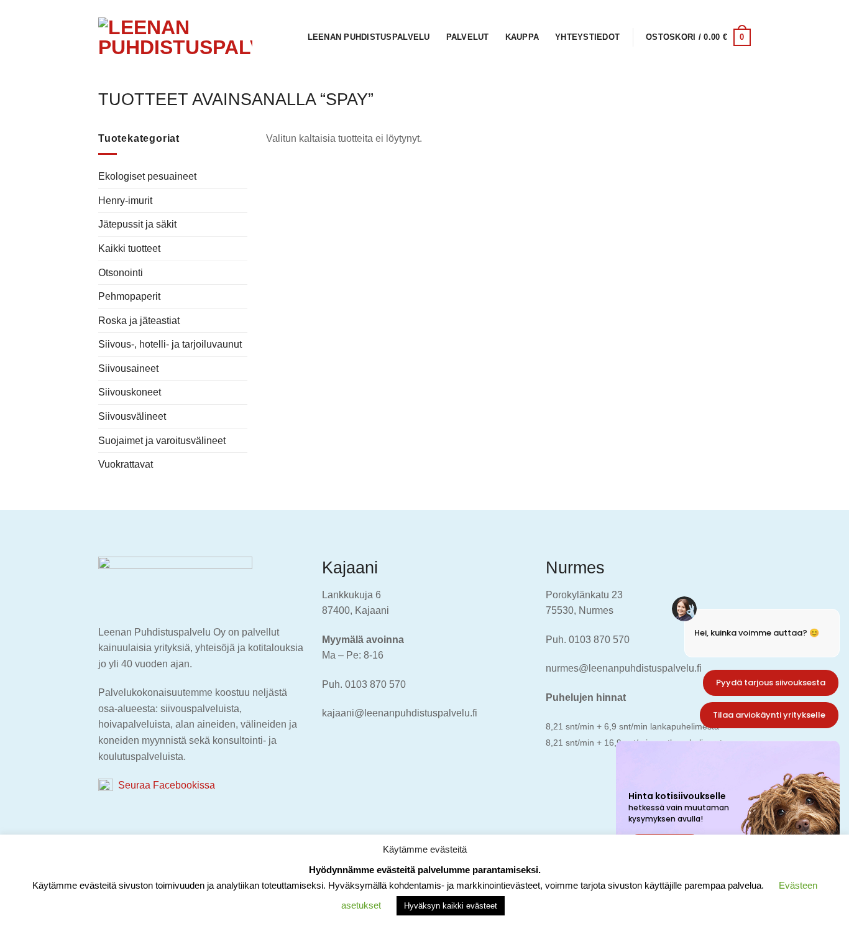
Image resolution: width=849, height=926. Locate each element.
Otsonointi (120, 272)
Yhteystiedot (587, 37)
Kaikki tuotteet (129, 248)
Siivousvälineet (132, 416)
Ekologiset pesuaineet (147, 176)
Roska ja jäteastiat (139, 320)
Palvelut (467, 37)
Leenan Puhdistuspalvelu (369, 37)
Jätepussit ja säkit (137, 224)
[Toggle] (242, 368)
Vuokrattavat (125, 464)
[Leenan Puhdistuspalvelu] (175, 37)
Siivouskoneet (129, 392)
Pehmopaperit (129, 296)
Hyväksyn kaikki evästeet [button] (450, 905)
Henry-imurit (125, 200)
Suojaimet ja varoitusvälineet (162, 440)
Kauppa (522, 37)
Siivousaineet (128, 368)
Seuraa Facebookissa (164, 785)
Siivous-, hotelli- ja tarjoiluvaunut (170, 344)
